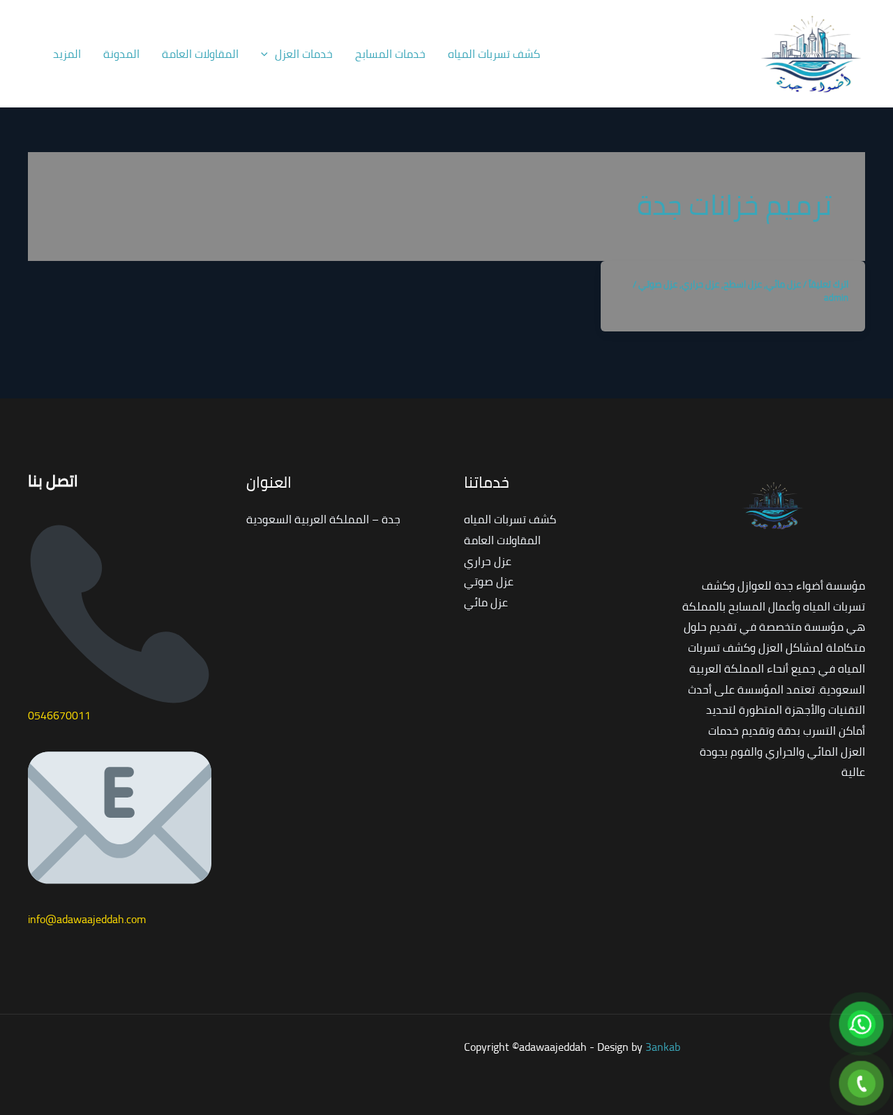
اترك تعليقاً (828, 284)
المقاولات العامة (200, 53)
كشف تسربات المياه (494, 53)
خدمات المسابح (390, 53)
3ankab (662, 1046)
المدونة (121, 53)
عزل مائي (783, 284)
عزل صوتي (657, 284)
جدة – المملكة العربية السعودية (323, 519)
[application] (268, 53)
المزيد (67, 53)
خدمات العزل (304, 53)
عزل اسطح (742, 284)
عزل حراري (700, 284)
